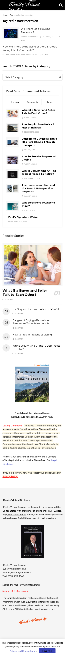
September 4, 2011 (30, 54)
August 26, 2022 (48, 37)
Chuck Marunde (30, 37)
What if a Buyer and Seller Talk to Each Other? (38, 112)
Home (5, 15)
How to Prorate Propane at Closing (32, 334)
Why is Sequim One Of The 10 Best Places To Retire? (39, 172)
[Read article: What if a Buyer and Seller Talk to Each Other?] (32, 264)
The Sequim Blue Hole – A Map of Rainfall (38, 126)
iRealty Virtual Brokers (24, 7)
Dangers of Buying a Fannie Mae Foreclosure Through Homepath (39, 142)
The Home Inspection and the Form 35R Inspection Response (38, 188)
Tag (11, 15)
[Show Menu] (4, 5)
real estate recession (24, 15)
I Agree (47, 650)
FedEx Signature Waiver (23, 217)
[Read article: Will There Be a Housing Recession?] (10, 33)
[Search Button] (60, 5)
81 (23, 40)
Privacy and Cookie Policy (23, 651)
